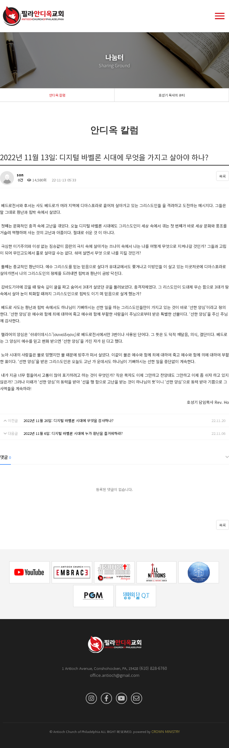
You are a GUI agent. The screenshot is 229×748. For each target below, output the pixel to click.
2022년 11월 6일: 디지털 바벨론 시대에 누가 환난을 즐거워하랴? (73, 433)
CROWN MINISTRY (165, 731)
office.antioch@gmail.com (114, 675)
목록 (222, 176)
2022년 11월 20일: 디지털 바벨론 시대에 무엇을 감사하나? (68, 420)
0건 (20, 180)
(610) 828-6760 (153, 668)
